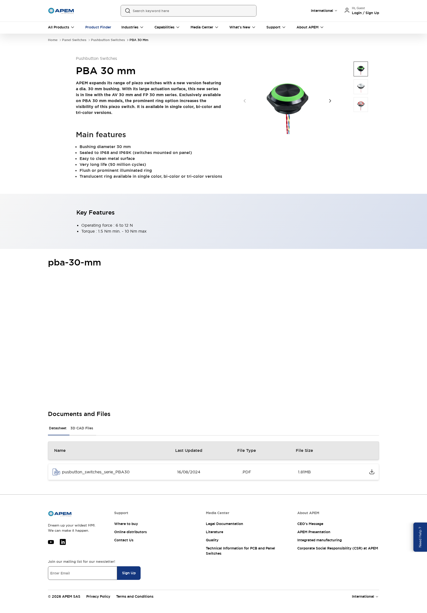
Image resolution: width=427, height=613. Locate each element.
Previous (245, 101)
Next (330, 101)
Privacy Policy (98, 596)
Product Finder (98, 27)
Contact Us (123, 540)
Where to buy (126, 524)
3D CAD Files (81, 428)
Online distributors (130, 532)
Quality (212, 540)
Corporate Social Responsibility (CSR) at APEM (337, 548)
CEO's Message (310, 524)
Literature (214, 532)
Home (53, 40)
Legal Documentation (224, 524)
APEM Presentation (313, 532)
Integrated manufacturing (319, 540)
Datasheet (57, 428)
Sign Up (129, 573)
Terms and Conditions (134, 596)
